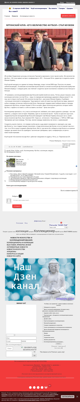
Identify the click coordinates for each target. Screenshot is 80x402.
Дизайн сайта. (47, 318)
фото (17, 234)
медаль (50, 150)
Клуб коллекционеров (39, 8)
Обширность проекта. (50, 307)
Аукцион (70, 8)
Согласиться (67, 396)
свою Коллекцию (37, 366)
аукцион (31, 231)
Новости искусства (16, 249)
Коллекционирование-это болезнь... (54, 341)
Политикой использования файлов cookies (29, 400)
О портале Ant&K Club (21, 8)
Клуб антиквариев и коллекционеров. (54, 321)
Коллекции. (47, 335)
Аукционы (11, 251)
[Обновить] (33, 335)
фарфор (74, 231)
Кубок (17, 150)
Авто (53, 234)
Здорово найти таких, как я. (51, 313)
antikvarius (28, 146)
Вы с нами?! (13, 11)
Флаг (12, 150)
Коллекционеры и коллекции (20, 242)
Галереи (62, 8)
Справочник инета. (49, 337)
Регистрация (71, 2)
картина (62, 231)
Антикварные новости (27, 16)
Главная (7, 16)
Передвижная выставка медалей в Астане (24, 177)
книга (14, 231)
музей (8, 150)
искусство (25, 234)
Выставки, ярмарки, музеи (19, 245)
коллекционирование (41, 234)
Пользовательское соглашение (31, 396)
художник (10, 231)
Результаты (54, 346)
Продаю (5, 231)
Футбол (37, 150)
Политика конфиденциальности (47, 396)
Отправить (16, 206)
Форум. (46, 333)
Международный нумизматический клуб (23, 180)
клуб (21, 150)
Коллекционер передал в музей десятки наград (26, 181)
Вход (62, 2)
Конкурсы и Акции (15, 254)
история (49, 234)
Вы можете (53, 8)
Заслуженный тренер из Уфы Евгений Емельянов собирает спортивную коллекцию (38, 178)
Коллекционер (29, 150)
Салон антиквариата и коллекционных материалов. (58, 327)
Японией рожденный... (50, 323)
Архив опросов (61, 346)
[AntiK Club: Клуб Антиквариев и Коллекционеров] (9, 8)
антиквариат (32, 234)
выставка (68, 231)
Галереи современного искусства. (53, 325)
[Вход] (20, 196)
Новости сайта (14, 256)
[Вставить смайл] (35, 335)
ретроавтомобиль (59, 234)
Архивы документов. (49, 339)
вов (20, 234)
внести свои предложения (36, 374)
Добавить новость (68, 16)
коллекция (43, 150)
